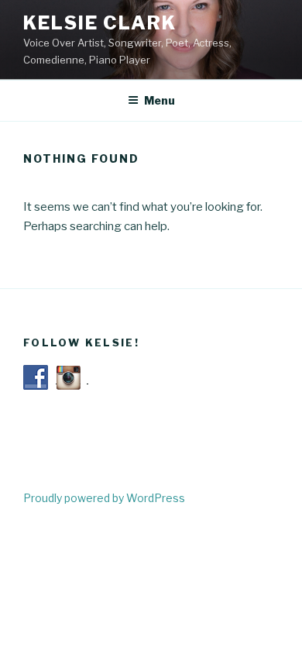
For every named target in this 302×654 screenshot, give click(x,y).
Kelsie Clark (100, 23)
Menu (159, 100)
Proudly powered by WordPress (104, 497)
